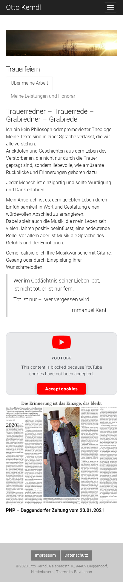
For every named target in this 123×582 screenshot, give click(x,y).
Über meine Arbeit (29, 83)
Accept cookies (61, 388)
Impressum (45, 555)
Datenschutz (76, 555)
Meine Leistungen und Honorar (43, 96)
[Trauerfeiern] (61, 47)
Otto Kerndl (23, 7)
